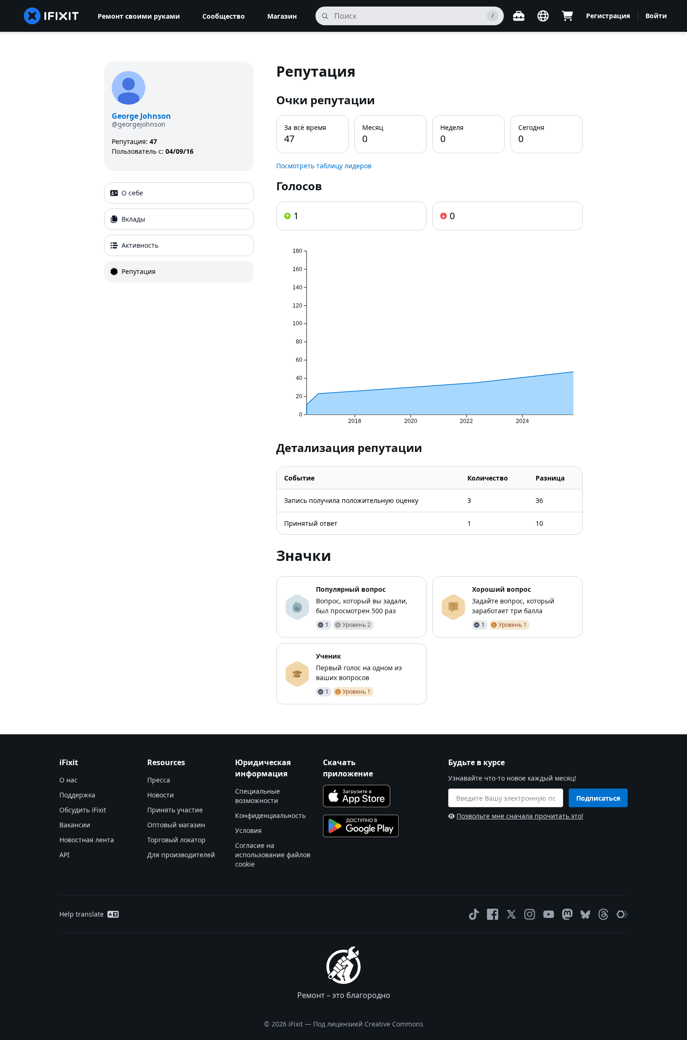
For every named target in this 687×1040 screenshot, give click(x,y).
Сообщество (223, 16)
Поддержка (77, 794)
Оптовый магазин (176, 824)
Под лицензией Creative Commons (368, 1023)
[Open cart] (567, 16)
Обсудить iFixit (82, 809)
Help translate (81, 914)
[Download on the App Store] (356, 796)
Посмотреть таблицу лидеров (324, 165)
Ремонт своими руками (139, 16)
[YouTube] (548, 914)
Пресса (158, 779)
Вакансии (74, 824)
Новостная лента (86, 839)
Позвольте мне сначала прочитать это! (520, 815)
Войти (656, 15)
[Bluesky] (585, 914)
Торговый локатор (176, 839)
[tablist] (179, 232)
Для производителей (181, 854)
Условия (248, 830)
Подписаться (598, 798)
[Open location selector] (543, 16)
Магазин (282, 16)
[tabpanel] (429, 383)
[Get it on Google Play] (361, 826)
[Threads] (603, 914)
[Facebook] (492, 914)
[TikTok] (473, 914)
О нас (68, 779)
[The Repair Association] (622, 914)
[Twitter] (511, 914)
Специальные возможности (257, 796)
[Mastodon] (567, 914)
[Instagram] (530, 914)
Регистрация (608, 15)
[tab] (179, 193)
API (64, 854)
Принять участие (175, 809)
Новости (160, 794)
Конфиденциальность (270, 815)
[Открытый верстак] (518, 16)
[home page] (51, 15)
